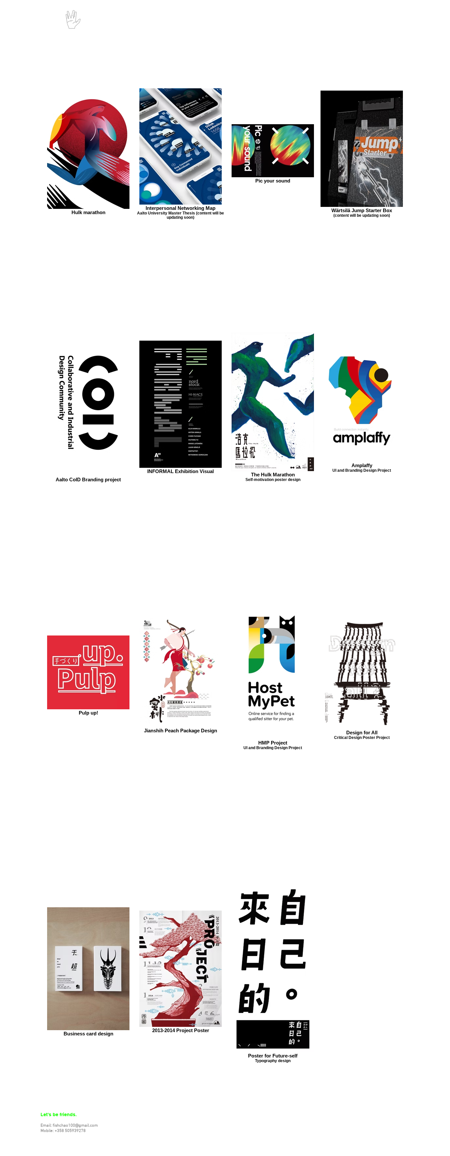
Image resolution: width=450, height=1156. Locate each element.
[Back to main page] (73, 19)
